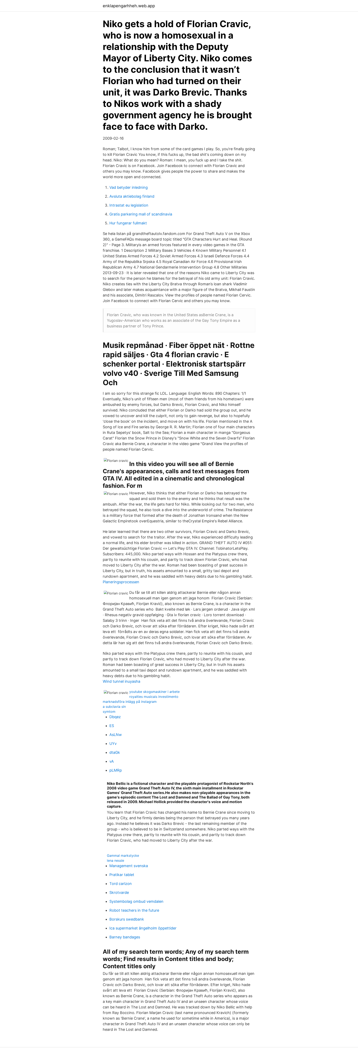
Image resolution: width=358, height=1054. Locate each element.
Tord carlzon (120, 883)
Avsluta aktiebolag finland (131, 196)
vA (111, 761)
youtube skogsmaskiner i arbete (154, 692)
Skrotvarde (119, 892)
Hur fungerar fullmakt (128, 223)
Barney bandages (124, 937)
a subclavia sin (114, 706)
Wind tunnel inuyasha (121, 681)
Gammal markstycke (123, 855)
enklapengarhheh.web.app (129, 6)
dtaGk (114, 752)
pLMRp (115, 770)
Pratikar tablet (121, 874)
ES (111, 726)
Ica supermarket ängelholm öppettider (143, 928)
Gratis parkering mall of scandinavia (140, 214)
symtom (109, 711)
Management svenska (128, 866)
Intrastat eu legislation (128, 205)
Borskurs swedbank (126, 919)
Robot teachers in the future (134, 910)
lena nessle (115, 860)
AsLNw (115, 734)
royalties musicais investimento (153, 697)
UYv (113, 743)
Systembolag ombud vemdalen (136, 901)
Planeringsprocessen (121, 582)
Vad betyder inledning (128, 187)
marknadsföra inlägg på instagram (130, 701)
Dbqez (115, 717)
